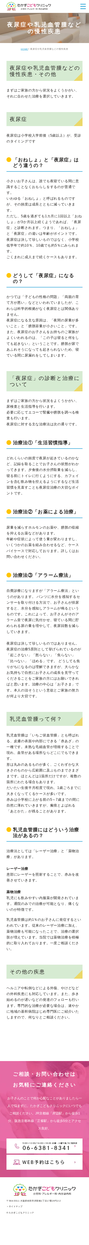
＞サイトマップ (14, 1206)
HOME (24, 49)
